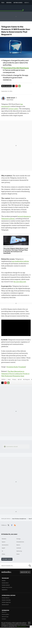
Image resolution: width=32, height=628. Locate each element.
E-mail (19, 86)
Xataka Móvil (5, 583)
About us (4, 612)
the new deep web (20, 282)
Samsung (19, 551)
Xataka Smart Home (7, 587)
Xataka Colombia (6, 600)
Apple (3, 548)
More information (21, 626)
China (3, 554)
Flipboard (16, 86)
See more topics (7, 559)
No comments (7, 86)
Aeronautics (5, 545)
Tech (2, 2)
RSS (15, 525)
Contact (4, 619)
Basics (18, 545)
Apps (9, 379)
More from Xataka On (8, 246)
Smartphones (20, 542)
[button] (11, 98)
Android (18, 548)
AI (2, 551)
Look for (29, 565)
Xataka (3, 580)
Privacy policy (5, 614)
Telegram (27, 379)
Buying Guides (18, 2)
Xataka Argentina (6, 602)
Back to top (24, 572)
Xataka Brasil (5, 604)
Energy (18, 538)
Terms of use (5, 616)
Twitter (13, 86)
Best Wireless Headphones (19, 518)
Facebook (11, 525)
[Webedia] (6, 573)
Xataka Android (6, 585)
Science (27, 2)
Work (17, 554)
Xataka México (5, 597)
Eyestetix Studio (12, 367)
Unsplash (22, 367)
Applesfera (4, 589)
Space (3, 542)
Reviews (8, 2)
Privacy (14, 379)
